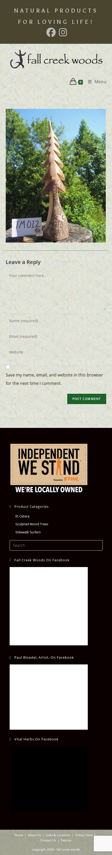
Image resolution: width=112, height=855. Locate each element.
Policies (66, 840)
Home (19, 835)
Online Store (84, 835)
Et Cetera (22, 516)
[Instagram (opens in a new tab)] (62, 32)
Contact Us (48, 840)
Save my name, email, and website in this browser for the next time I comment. (54, 379)
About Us (34, 835)
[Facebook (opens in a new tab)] (51, 32)
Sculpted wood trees (31, 524)
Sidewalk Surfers (28, 532)
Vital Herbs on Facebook (36, 739)
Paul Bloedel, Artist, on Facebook (44, 657)
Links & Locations (58, 835)
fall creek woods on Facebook (42, 560)
